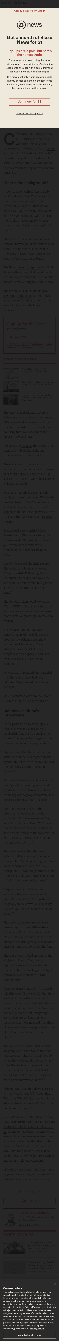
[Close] (55, 1283)
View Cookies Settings (29, 1335)
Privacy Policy (37, 1329)
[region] (29, 1310)
